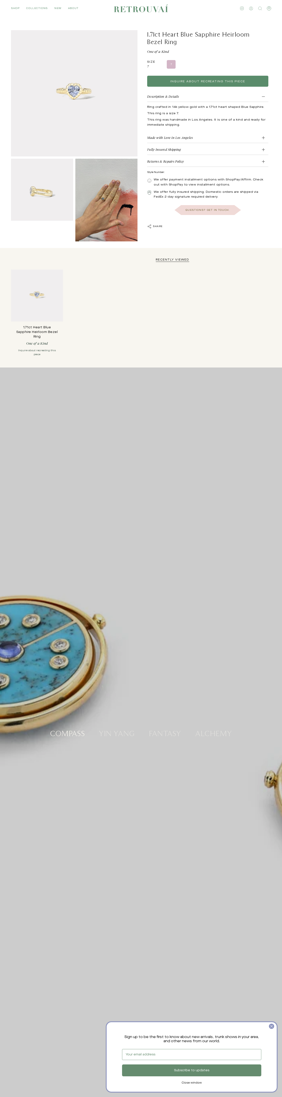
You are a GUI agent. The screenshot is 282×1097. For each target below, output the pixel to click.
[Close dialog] (271, 1026)
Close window (192, 1082)
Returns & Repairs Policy (165, 161)
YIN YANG (117, 733)
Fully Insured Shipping (164, 149)
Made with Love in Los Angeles (170, 137)
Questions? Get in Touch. (208, 210)
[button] (15, 8)
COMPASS (67, 733)
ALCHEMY (213, 733)
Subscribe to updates (191, 1070)
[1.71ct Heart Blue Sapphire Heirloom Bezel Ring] (37, 296)
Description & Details (163, 96)
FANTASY (165, 733)
